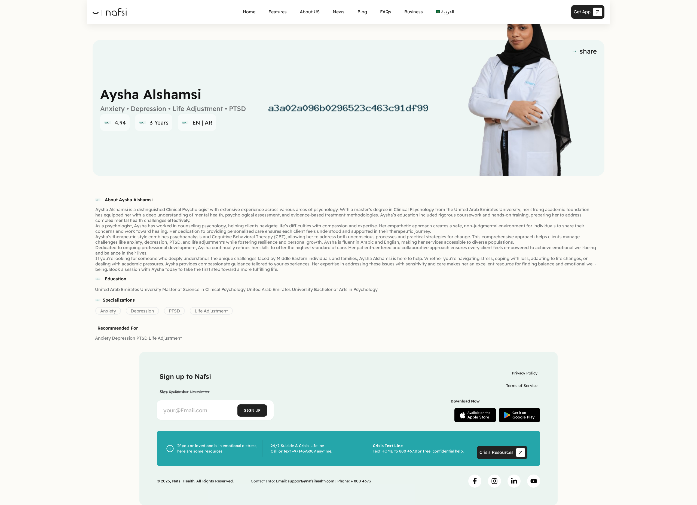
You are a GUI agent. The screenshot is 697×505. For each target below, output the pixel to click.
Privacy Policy (524, 373)
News (338, 11)
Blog (362, 11)
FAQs (385, 11)
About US (310, 11)
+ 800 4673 (361, 481)
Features (277, 11)
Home (249, 11)
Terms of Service (521, 385)
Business (413, 11)
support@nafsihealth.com (311, 481)
